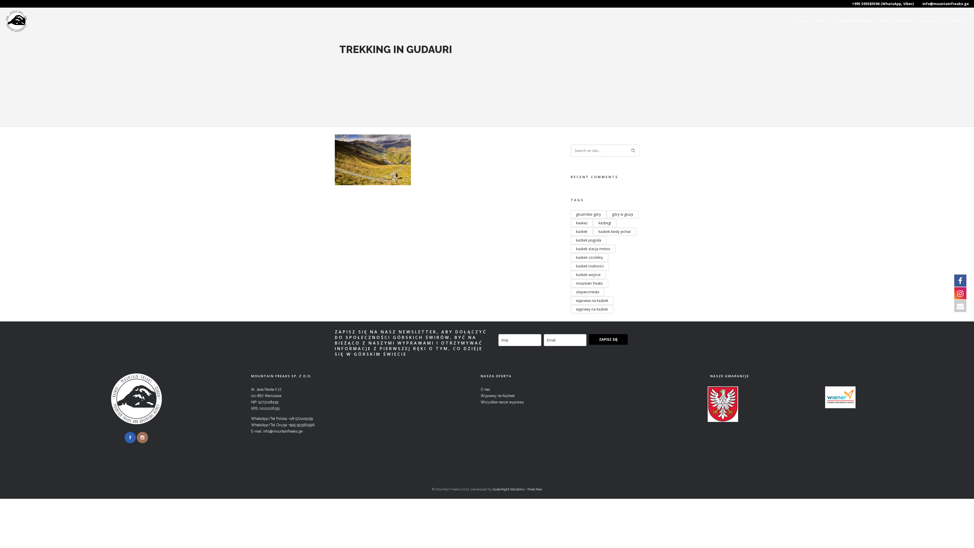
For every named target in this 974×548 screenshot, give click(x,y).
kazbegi (605, 222)
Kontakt (956, 21)
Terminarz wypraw (853, 21)
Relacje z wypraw (897, 21)
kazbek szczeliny (589, 257)
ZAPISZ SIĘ (608, 339)
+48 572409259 (301, 419)
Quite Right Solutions (508, 489)
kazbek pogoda (588, 240)
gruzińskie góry (588, 214)
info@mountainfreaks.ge (946, 3)
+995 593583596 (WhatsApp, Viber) (883, 3)
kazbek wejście (588, 274)
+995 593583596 (302, 425)
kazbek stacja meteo (593, 248)
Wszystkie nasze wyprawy (502, 402)
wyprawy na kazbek (592, 309)
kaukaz (581, 222)
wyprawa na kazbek (592, 300)
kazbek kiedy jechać (615, 231)
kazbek (581, 231)
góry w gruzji (622, 214)
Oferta (820, 21)
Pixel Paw (535, 489)
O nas (800, 21)
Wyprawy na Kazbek (498, 396)
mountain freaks (589, 283)
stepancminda (587, 291)
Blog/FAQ (931, 21)
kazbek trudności (590, 266)
